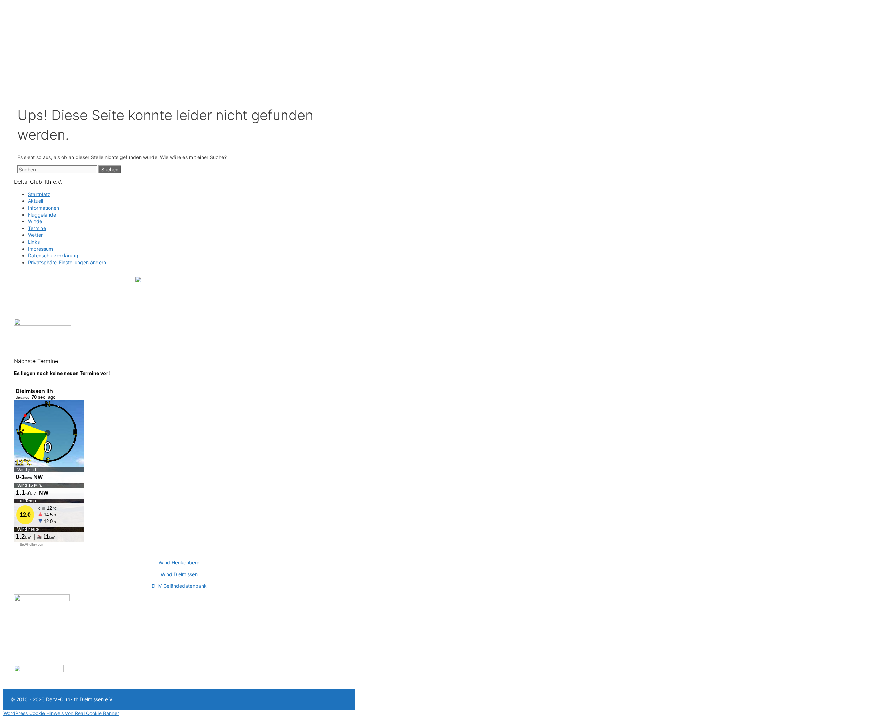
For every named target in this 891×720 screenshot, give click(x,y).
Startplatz (39, 194)
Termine (37, 228)
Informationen (43, 208)
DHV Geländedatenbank (179, 586)
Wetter (35, 235)
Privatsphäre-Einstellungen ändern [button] (67, 262)
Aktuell (35, 201)
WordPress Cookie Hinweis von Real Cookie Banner (61, 713)
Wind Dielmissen (179, 574)
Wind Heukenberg (179, 562)
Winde (35, 221)
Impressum (40, 249)
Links (34, 242)
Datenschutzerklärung (53, 255)
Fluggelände (42, 215)
